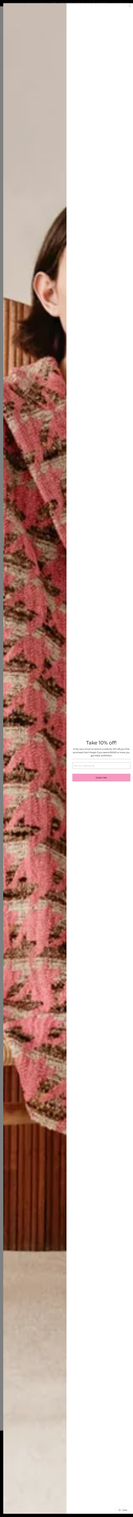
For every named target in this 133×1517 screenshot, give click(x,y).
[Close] (129, 6)
